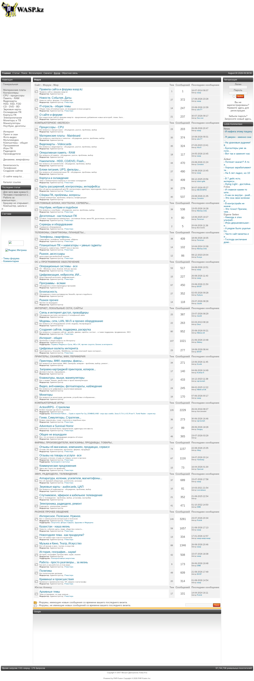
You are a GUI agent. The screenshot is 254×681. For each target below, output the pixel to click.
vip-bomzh (201, 381)
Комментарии (11, 261)
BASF (199, 286)
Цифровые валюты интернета (58, 348)
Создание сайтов (13, 170)
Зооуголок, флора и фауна (62, 522)
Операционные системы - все (58, 266)
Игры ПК (8, 148)
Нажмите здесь (235, 107)
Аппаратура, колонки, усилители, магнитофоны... (70, 478)
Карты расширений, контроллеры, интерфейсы (69, 186)
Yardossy (200, 460)
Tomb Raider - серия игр (146, 414)
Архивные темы (49, 591)
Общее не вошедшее (53, 434)
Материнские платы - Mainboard (59, 135)
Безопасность (11, 165)
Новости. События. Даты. (55, 97)
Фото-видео (10, 137)
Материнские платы (14, 90)
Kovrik (199, 364)
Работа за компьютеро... (10, 199)
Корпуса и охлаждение (54, 178)
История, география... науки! (57, 551)
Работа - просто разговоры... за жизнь (63, 562)
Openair (200, 469)
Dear (199, 324)
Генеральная (10, 84)
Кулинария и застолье (60, 462)
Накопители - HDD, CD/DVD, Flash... (62, 161)
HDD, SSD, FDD (12, 103)
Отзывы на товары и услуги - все (60, 455)
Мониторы (46, 394)
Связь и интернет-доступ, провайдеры (64, 312)
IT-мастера (68, 102)
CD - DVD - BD (11, 106)
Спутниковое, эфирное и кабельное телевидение (70, 495)
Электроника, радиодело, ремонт (60, 503)
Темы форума (11, 258)
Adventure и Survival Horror (56, 426)
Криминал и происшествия (56, 579)
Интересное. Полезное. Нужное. (60, 516)
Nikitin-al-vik (201, 389)
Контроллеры (10, 92)
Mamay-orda (202, 211)
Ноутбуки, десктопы (14, 126)
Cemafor (200, 164)
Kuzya (199, 257)
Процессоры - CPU (51, 127)
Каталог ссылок (12, 182)
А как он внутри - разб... (238, 195)
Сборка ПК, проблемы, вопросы (59, 195)
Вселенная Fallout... (59, 414)
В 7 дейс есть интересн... (232, 180)
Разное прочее (48, 300)
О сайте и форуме (51, 114)
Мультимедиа (11, 140)
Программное (11, 145)
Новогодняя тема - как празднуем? (61, 534)
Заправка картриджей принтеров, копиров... (67, 369)
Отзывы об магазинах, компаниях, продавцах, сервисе (74, 446)
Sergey (200, 429)
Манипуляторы (11, 123)
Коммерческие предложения (57, 465)
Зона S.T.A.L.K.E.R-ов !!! (125, 414)
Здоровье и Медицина (84, 522)
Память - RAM (11, 98)
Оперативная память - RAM (57, 152)
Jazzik (199, 303)
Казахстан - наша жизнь (54, 526)
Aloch (199, 147)
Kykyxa (200, 295)
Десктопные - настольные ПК (58, 215)
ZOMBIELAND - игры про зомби (100, 414)
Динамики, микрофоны (16, 159)
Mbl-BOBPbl (202, 190)
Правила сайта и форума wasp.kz (61, 89)
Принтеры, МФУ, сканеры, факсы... (61, 360)
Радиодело (9, 151)
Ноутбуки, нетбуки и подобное (58, 207)
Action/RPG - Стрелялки (54, 407)
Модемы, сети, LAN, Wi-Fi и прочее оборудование (71, 321)
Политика (45, 570)
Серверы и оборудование (56, 224)
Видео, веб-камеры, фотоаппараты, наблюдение (70, 386)
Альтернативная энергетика (63, 558)
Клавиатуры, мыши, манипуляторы (61, 377)
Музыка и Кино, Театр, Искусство (60, 543)
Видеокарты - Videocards (55, 144)
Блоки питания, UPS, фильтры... (60, 169)
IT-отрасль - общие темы (55, 106)
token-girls (201, 181)
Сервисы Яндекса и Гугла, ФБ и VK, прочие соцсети (73, 344)
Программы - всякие (52, 283)
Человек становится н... (16, 194)
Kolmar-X (200, 373)
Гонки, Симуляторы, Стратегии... (60, 417)
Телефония (9, 168)
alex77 (199, 110)
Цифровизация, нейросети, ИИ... (60, 274)
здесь (248, 118)
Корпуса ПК (9, 114)
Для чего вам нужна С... (16, 192)
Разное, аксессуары (52, 253)
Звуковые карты (12, 109)
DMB (199, 507)
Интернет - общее (50, 338)
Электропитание (12, 117)
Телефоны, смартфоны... (55, 236)
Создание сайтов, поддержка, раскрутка (65, 329)
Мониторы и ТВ (12, 120)
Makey (199, 342)
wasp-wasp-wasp (203, 538)
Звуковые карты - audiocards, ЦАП (61, 486)
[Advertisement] (127, 43)
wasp (199, 93)
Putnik (199, 520)
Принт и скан (10, 134)
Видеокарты (10, 101)
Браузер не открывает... (16, 203)
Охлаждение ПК (12, 112)
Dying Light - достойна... (238, 184)
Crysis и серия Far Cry (77, 414)
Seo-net (200, 118)
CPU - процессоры (13, 95)
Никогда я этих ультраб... (233, 218)
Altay (199, 450)
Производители (12, 153)
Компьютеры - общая (15, 142)
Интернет (8, 131)
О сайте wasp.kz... (13, 176)
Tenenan (200, 219)
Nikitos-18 (201, 333)
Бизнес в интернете (104, 344)
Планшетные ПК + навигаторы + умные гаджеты (70, 245)
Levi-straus (201, 490)
